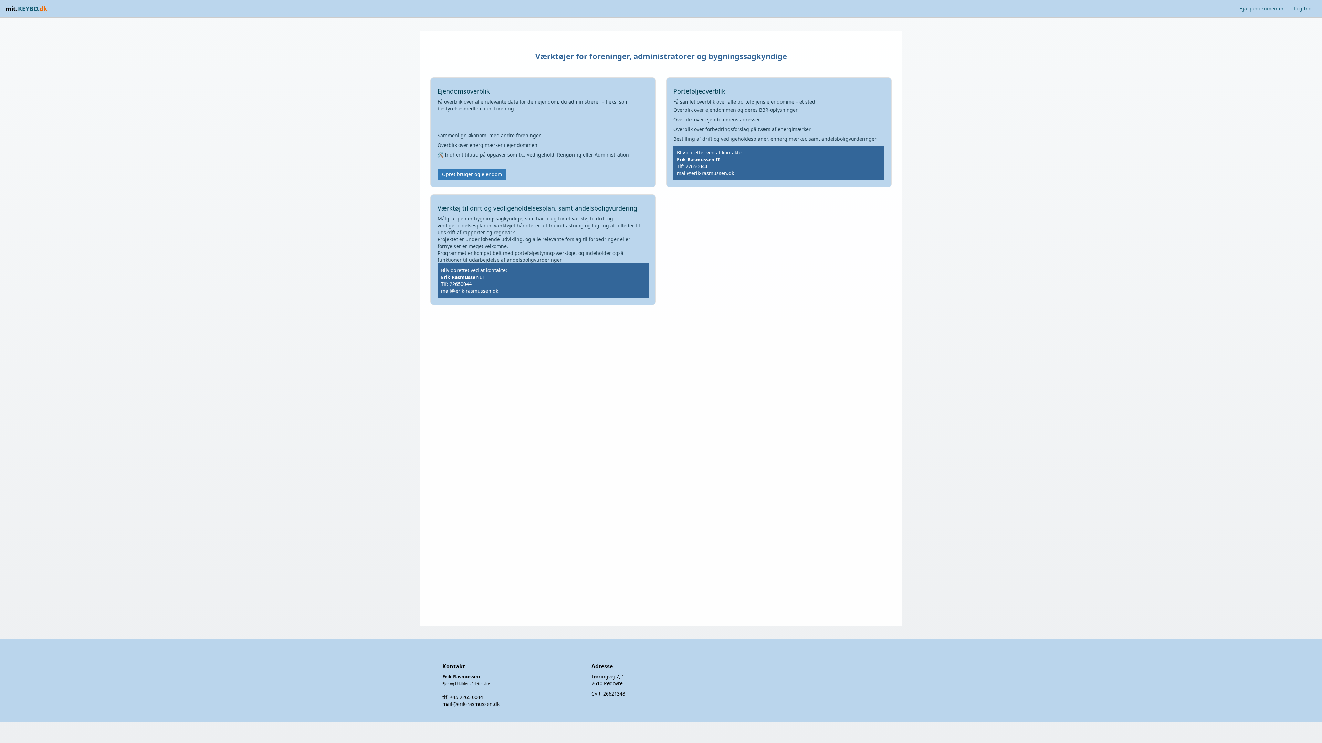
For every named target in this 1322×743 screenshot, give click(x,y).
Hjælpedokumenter (1261, 8)
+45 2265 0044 (466, 697)
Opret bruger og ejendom (472, 174)
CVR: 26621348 (608, 693)
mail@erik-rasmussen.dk (705, 173)
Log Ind (1303, 8)
